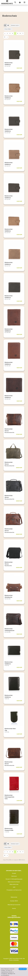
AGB (14, 887)
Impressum (14, 876)
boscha (14, 908)
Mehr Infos (22, 968)
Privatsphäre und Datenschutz (14, 890)
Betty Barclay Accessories (14, 904)
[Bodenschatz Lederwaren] (9, 2)
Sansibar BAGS (14, 900)
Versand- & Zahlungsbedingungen (14, 879)
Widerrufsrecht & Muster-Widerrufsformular (14, 883)
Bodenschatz (14, 897)
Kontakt (14, 873)
